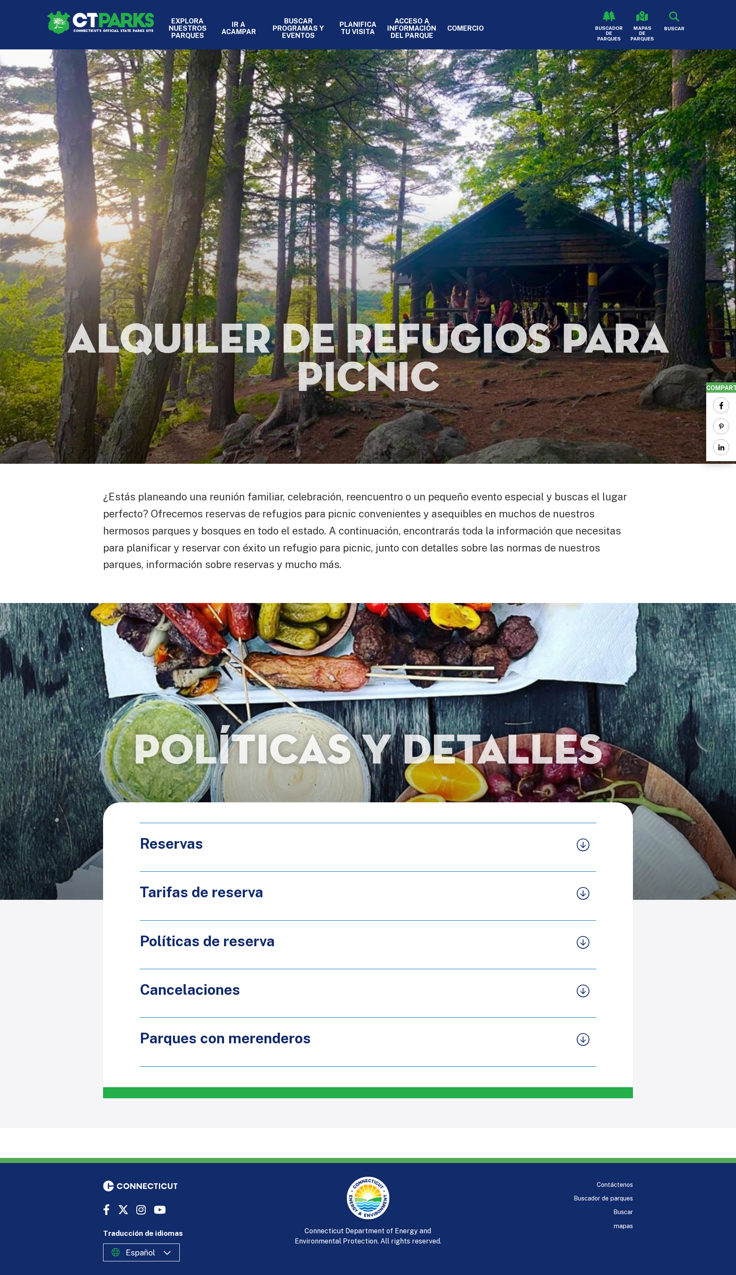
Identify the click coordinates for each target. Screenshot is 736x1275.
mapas (623, 1225)
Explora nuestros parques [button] (188, 28)
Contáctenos (615, 1184)
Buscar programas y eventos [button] (298, 28)
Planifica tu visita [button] (358, 28)
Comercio (465, 28)
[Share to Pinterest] (721, 426)
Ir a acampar (238, 28)
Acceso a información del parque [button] (411, 28)
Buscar (623, 1211)
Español (140, 1252)
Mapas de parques (642, 33)
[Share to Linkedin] (721, 447)
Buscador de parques (609, 33)
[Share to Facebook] (721, 405)
